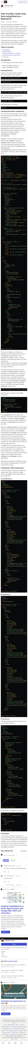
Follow (14, 944)
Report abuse (19, 884)
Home (5, 1024)
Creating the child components (11, 55)
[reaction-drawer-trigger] (3, 1043)
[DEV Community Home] (5, 2)
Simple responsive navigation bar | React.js (12, 971)
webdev (15, 21)
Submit (6, 860)
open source (14, 1034)
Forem (6, 1034)
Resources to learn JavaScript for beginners (12, 976)
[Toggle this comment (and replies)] (2, 868)
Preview (13, 860)
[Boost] (21, 1043)
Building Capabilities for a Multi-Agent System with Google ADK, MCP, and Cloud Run (12, 909)
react (3, 21)
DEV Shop (21, 1030)
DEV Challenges (11, 1024)
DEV (7, 1036)
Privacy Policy (15, 1032)
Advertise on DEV (22, 1026)
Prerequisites (6, 49)
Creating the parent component (11, 53)
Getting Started (6, 51)
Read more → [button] (5, 932)
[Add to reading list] (16, 1043)
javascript (8, 21)
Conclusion (5, 57)
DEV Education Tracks (6, 1026)
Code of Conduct (10, 884)
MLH (25, 1030)
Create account (22, 2)
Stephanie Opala (8, 5)
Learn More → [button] (5, 1014)
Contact (3, 1030)
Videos (21, 1024)
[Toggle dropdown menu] (26, 865)
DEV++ (17, 1024)
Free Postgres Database (12, 1030)
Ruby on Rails (14, 1037)
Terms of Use (22, 1032)
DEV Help (15, 1026)
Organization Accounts (8, 1028)
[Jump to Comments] (9, 1043)
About (23, 1028)
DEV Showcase (17, 1028)
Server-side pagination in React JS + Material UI (13, 965)
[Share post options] (25, 1043)
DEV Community (6, 1020)
